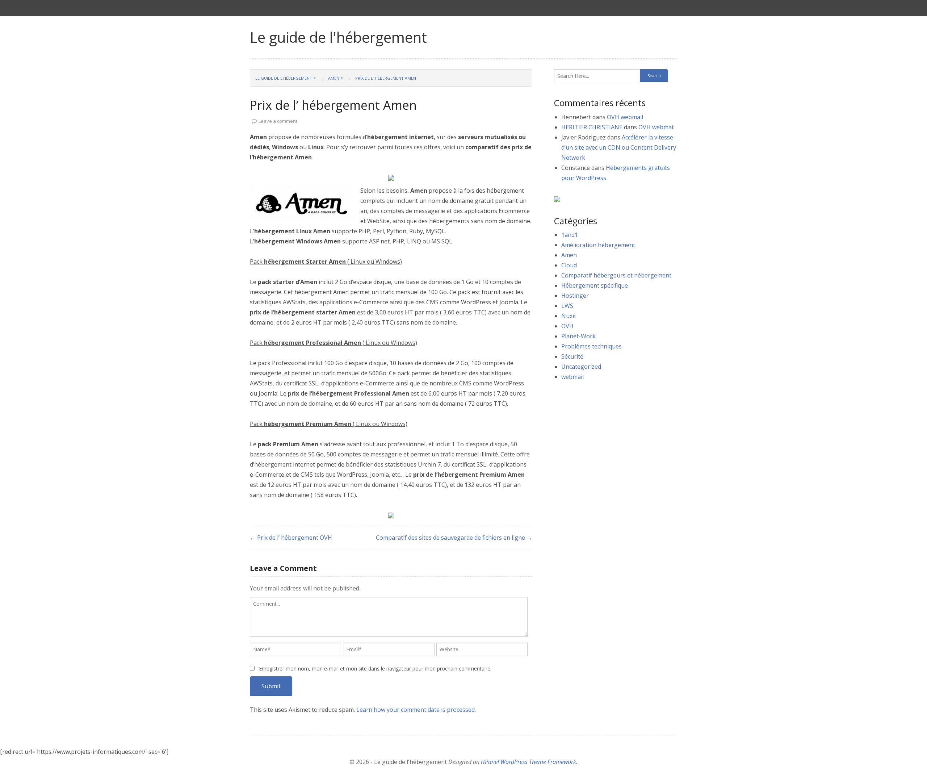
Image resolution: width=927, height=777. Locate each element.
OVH (567, 326)
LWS (567, 306)
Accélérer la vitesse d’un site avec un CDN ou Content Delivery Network (618, 147)
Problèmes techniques (591, 346)
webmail (572, 377)
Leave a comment (278, 121)
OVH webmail (625, 117)
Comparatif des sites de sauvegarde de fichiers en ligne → (454, 538)
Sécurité (572, 356)
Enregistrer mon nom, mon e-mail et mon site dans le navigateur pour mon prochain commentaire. (375, 668)
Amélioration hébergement (598, 245)
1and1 (569, 235)
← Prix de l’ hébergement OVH (291, 538)
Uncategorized (581, 367)
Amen (569, 255)
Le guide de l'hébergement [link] (338, 37)
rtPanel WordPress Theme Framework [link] (528, 762)
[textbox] (389, 617)
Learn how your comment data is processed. (416, 710)
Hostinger (575, 296)
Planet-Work (578, 336)
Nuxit (568, 316)
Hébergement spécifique (594, 285)
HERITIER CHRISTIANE (591, 127)
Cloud (569, 265)
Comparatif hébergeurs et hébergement (616, 275)
